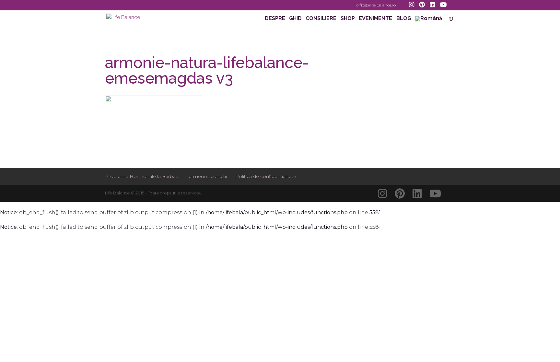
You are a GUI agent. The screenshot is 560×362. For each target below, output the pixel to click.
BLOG (403, 18)
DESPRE (275, 18)
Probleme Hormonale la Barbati (141, 176)
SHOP (348, 18)
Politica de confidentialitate (265, 176)
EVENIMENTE (375, 18)
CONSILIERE (321, 18)
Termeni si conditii (207, 176)
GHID (295, 18)
